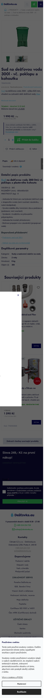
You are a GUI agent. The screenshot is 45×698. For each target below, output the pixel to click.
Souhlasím (21, 691)
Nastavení (21, 683)
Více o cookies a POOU (12, 677)
